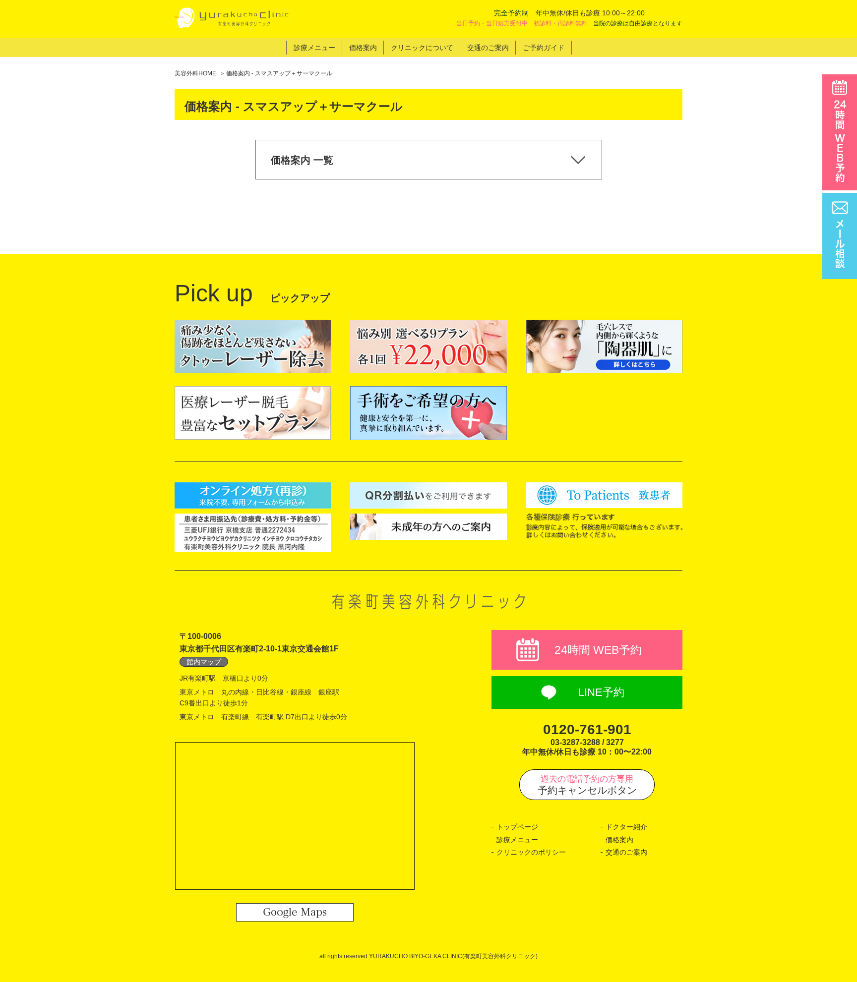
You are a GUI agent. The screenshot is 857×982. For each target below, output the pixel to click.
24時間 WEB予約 (598, 649)
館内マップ (203, 662)
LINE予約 (601, 692)
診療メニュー (517, 840)
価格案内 (619, 840)
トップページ (517, 827)
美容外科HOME (195, 73)
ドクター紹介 (626, 827)
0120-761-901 (587, 729)
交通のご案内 (626, 852)
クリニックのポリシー (531, 852)
